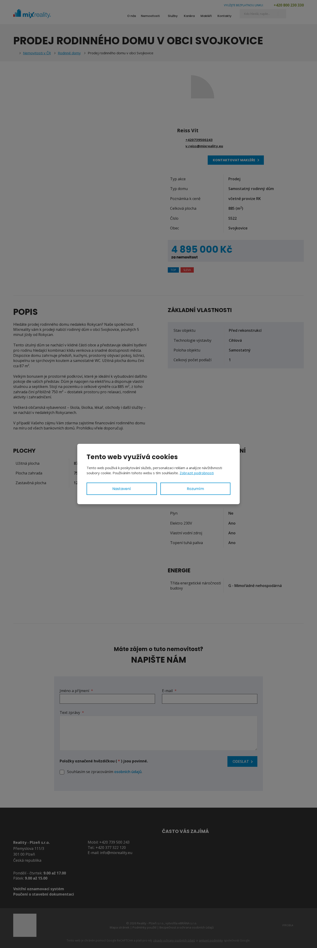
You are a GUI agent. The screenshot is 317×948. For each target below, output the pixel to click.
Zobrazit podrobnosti (197, 473)
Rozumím (195, 488)
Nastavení (121, 488)
